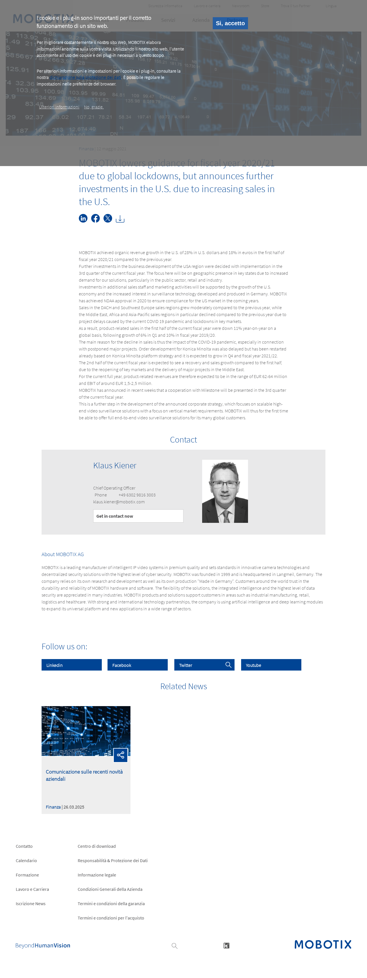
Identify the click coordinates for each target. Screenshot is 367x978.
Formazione (27, 875)
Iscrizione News (31, 903)
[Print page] (121, 221)
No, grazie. (94, 107)
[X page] (110, 221)
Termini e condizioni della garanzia (111, 903)
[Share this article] (120, 755)
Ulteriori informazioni (59, 107)
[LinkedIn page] (85, 221)
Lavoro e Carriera (32, 889)
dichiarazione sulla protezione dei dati (85, 77)
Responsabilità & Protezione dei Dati (113, 860)
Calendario (26, 860)
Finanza (53, 807)
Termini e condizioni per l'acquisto (111, 918)
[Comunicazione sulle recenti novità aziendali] (86, 754)
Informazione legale (97, 875)
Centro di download (97, 846)
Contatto (24, 846)
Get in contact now (114, 516)
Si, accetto (230, 23)
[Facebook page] (97, 221)
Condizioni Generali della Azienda (110, 889)
